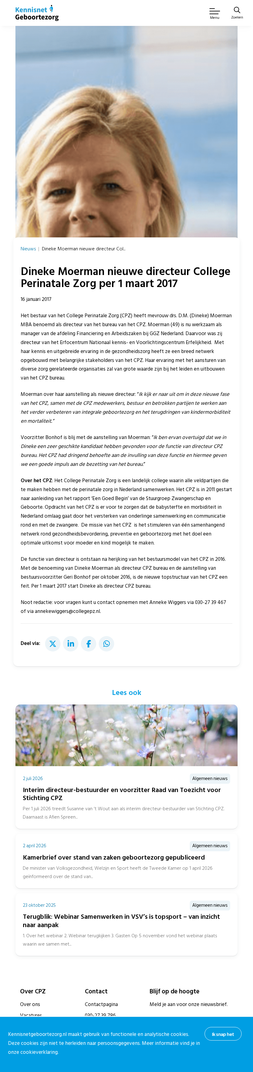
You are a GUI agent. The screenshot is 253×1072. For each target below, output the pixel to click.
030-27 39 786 (100, 1015)
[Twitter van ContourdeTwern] (52, 643)
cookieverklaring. (39, 1052)
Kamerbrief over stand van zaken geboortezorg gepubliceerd (114, 857)
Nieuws (28, 249)
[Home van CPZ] (37, 13)
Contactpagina (101, 1004)
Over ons (30, 1004)
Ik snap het (223, 1034)
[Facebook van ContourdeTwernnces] (88, 643)
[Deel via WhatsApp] (106, 643)
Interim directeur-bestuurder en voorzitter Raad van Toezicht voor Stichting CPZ (122, 794)
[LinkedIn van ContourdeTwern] (70, 643)
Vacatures (31, 1015)
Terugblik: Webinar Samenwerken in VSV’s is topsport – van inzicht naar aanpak (121, 920)
